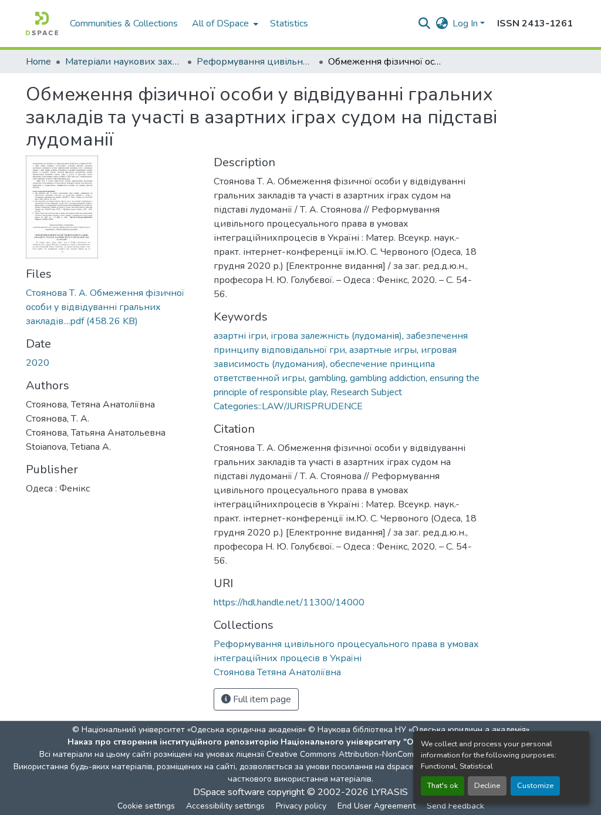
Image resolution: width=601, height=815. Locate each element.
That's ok (442, 785)
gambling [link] (327, 378)
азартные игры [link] (383, 349)
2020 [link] (37, 362)
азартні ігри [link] (240, 335)
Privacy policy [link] (301, 805)
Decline (487, 785)
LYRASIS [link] (389, 792)
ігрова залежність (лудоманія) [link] (336, 335)
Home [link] (38, 61)
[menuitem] (224, 23)
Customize (535, 785)
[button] (42, 23)
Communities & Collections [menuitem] (124, 23)
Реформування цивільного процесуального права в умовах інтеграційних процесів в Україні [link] (255, 61)
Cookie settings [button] (146, 805)
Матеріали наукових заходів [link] (124, 61)
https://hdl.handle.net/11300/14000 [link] (289, 602)
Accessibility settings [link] (225, 805)
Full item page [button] (261, 699)
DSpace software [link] (229, 792)
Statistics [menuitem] (289, 23)
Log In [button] (466, 23)
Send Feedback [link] (455, 805)
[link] (113, 307)
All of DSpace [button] (220, 23)
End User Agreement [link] (376, 805)
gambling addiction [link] (388, 378)
